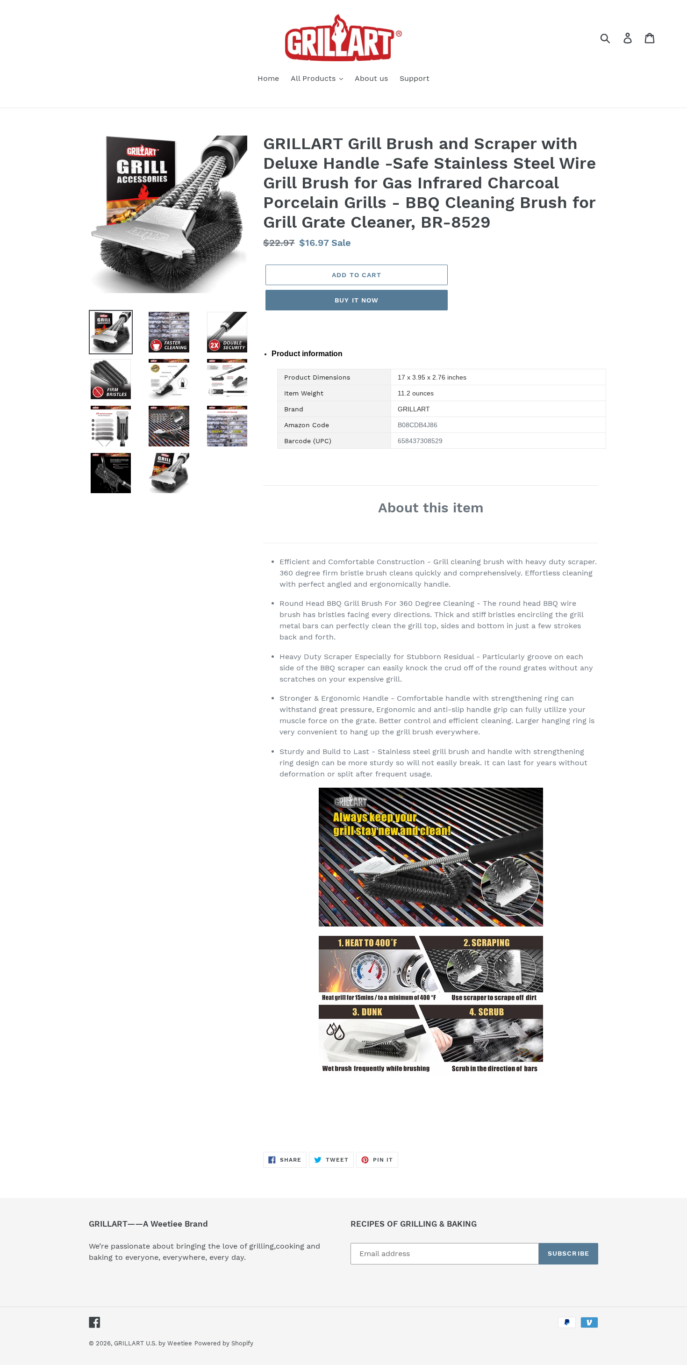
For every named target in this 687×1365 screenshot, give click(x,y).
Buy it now (357, 300)
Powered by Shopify (223, 1343)
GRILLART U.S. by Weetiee (153, 1343)
